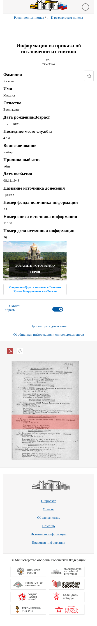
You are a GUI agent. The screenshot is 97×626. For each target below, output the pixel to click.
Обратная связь (48, 517)
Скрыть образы (12, 308)
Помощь (48, 526)
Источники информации (49, 534)
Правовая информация (48, 542)
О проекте (48, 501)
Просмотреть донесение (48, 326)
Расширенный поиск (29, 17)
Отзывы (48, 509)
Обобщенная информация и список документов (48, 334)
